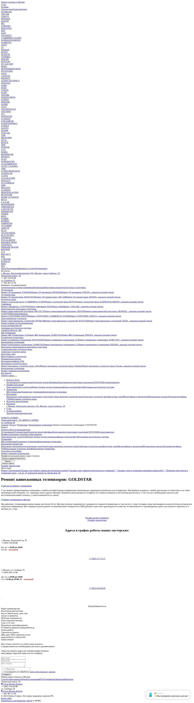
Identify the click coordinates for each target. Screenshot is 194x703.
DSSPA (4, 152)
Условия (4, 7)
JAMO (4, 85)
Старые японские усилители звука (16, 349)
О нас (3, 4)
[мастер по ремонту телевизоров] (16, 486)
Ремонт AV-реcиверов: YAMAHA (16, 292)
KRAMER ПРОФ (9, 242)
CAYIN (4, 176)
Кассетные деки (8, 354)
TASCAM (5, 133)
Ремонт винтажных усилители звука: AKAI (20, 366)
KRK (3, 185)
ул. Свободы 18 (8, 280)
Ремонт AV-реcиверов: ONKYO (75, 292)
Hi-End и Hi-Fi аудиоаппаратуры (15, 430)
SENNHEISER (7, 204)
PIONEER (5, 19)
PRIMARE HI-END (9, 247)
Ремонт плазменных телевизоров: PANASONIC (22, 340)
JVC (3, 114)
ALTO (4, 159)
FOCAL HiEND (8, 240)
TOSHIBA (5, 57)
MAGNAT (5, 188)
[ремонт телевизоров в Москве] (15, 499)
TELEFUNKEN (8, 233)
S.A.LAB (5, 202)
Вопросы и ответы (27, 268)
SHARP (4, 130)
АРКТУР (5, 228)
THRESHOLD (7, 207)
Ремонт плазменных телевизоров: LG (61, 340)
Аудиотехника (7, 287)
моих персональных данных (42, 672)
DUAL (4, 140)
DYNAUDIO (7, 71)
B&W (3, 264)
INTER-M (5, 54)
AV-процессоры (8, 295)
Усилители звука (8, 299)
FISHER (4, 214)
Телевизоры (39, 287)
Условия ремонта (14, 411)
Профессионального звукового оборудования (21, 434)
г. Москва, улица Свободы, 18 (46, 273)
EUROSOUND (8, 161)
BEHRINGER (7, 154)
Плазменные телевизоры (12, 337)
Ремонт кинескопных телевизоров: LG (61, 345)
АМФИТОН (6, 223)
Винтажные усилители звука (14, 364)
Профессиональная (14, 385)
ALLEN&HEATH (9, 164)
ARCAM (5, 14)
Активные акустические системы (16, 328)
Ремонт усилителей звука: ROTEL (60, 302)
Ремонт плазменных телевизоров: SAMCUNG (99, 340)
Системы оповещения (24, 287)
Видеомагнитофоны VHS (12, 361)
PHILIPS (5, 59)
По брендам (6, 12)
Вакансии (60, 679)
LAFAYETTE (7, 209)
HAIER (4, 104)
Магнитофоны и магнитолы (13, 356)
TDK (3, 135)
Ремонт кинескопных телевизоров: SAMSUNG (22, 345)
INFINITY (5, 78)
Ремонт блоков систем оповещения (17, 323)
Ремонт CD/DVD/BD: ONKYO (83, 316)
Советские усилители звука (13, 352)
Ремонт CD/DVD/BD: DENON (15, 316)
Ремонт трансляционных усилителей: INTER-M (22, 321)
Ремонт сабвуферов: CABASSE (65, 306)
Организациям (12, 268)
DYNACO (5, 180)
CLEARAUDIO (8, 178)
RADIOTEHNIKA (9, 123)
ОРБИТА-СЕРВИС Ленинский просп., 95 (11, 419)
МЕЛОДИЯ (6, 138)
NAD (3, 33)
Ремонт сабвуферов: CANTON (15, 306)
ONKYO (5, 16)
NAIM (4, 92)
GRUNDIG (6, 111)
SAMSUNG (6, 42)
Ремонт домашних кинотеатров (15, 371)
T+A (3, 252)
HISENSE (5, 102)
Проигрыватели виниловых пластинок (18, 309)
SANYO (5, 128)
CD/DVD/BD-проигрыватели (14, 314)
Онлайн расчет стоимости (97, 518)
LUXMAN (6, 119)
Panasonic (5, 50)
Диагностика (7, 9)
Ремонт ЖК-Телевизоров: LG (14, 335)
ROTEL (4, 52)
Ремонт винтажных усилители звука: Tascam (102, 366)
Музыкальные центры (11, 359)
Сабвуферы (6, 304)
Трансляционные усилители (14, 318)
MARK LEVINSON (10, 197)
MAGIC (14, 330)
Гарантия (17, 9)
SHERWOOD (7, 211)
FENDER (5, 147)
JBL (3, 23)
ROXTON (5, 62)
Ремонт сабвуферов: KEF (40, 306)
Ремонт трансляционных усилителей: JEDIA (108, 321)
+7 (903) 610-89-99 (97, 588)
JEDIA (4, 66)
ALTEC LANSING (9, 166)
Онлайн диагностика (10, 466)
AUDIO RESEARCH (10, 171)
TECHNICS (6, 35)
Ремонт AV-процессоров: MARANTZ (18, 297)
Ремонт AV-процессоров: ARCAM (50, 297)
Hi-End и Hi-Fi (12, 380)
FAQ (42, 679)
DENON (5, 21)
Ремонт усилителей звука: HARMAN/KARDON (98, 302)
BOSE (4, 88)
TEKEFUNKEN (8, 97)
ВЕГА (3, 216)
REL (3, 257)
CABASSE (6, 259)
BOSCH (4, 142)
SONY (4, 45)
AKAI (3, 73)
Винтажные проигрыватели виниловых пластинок (24, 347)
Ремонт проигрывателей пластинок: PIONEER (106, 311)
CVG (3, 150)
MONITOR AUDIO (9, 192)
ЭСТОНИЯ (6, 226)
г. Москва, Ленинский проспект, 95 (17, 273)
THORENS (6, 237)
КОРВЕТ (5, 221)
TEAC (4, 107)
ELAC (4, 230)
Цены (3, 268)
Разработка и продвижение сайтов (16, 701)
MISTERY (5, 249)
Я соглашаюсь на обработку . (30, 672)
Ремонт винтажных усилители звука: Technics (61, 366)
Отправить (6, 674)
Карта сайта (6, 698)
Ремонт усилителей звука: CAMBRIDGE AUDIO (23, 302)
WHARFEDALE (8, 109)
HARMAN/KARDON (11, 40)
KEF (3, 31)
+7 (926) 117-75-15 (97, 559)
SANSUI (5, 126)
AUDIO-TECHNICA (10, 81)
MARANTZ (6, 28)
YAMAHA (6, 26)
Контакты (10, 404)
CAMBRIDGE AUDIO (11, 38)
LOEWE (5, 90)
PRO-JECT (6, 254)
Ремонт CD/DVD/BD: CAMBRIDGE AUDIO (49, 316)
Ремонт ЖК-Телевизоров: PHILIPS (77, 335)
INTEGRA (6, 83)
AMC (3, 169)
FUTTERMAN (7, 183)
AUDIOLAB (6, 173)
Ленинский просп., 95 (11, 276)
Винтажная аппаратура (54, 287)
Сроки (24, 9)
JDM (3, 145)
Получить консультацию (17, 401)
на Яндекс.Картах (12, 684)
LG (2, 47)
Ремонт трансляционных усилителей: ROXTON (66, 321)
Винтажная (11, 394)
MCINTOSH (6, 195)
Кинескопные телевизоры (12, 342)
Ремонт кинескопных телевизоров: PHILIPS (98, 345)
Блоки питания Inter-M (11, 325)
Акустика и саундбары (75, 287)
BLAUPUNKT (7, 235)
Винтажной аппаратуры (12, 444)
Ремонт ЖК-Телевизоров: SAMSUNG (44, 335)
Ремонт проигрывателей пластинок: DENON (64, 311)
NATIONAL (6, 245)
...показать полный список (102, 292)
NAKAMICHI (7, 121)
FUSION (5, 100)
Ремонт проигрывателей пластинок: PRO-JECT (22, 311)
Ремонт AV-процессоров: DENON (81, 297)
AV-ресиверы (7, 290)
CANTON (5, 76)
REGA (4, 199)
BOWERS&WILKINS (11, 69)
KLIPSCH (5, 261)
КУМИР (5, 218)
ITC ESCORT (7, 64)
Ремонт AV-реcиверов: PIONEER (46, 292)
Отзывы (39, 268)
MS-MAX (5, 157)
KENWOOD (6, 116)
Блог (45, 268)
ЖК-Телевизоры (8, 333)
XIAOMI (5, 95)
